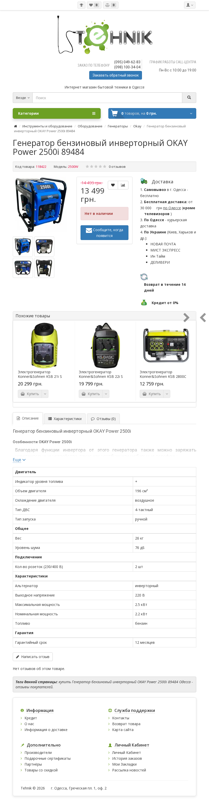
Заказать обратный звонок (116, 75)
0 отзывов (117, 166)
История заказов (127, 758)
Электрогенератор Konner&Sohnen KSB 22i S (101, 374)
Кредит (30, 717)
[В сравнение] (123, 185)
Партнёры (33, 764)
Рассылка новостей (129, 770)
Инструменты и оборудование (47, 126)
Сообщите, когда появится (107, 232)
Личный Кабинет (126, 752)
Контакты (120, 717)
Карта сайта (123, 729)
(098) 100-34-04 (127, 67)
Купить (32, 393)
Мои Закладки (124, 764)
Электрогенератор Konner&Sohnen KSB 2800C (163, 374)
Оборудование (90, 126)
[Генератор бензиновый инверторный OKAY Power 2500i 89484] (41, 205)
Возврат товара (126, 723)
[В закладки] (113, 185)
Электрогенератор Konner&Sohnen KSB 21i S (40, 374)
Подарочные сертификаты (47, 758)
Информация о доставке (46, 729)
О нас (29, 723)
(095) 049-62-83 (127, 62)
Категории (28, 113)
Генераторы (118, 126)
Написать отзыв (34, 656)
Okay (137, 126)
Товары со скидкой (41, 770)
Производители (38, 752)
